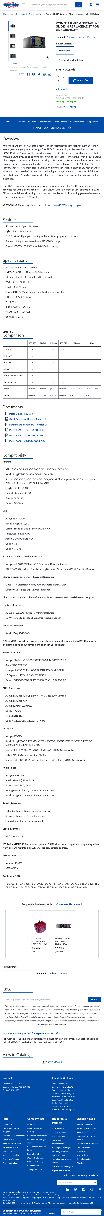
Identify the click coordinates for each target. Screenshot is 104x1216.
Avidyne (39, 14)
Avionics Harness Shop (86, 1128)
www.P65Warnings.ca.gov (67, 205)
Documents (78, 121)
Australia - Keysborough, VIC (63, 1109)
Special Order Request (86, 1159)
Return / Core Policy (11, 1155)
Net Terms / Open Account (14, 1135)
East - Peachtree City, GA (62, 1100)
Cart (100, 4)
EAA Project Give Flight (61, 1147)
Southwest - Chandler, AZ (62, 1087)
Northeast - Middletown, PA (63, 1096)
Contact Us (7, 1124)
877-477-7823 (16, 1083)
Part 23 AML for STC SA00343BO (27, 430)
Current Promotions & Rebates (86, 1138)
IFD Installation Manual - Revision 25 (28, 424)
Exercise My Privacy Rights (31, 1192)
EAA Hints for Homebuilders (58, 1142)
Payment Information (12, 1143)
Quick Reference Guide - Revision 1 (27, 419)
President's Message (35, 1162)
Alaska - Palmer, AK (60, 1103)
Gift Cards (81, 1151)
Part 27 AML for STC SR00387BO (27, 441)
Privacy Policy (54, 1195)
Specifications (44, 121)
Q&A (46, 128)
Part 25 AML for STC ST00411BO (26, 435)
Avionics (15, 14)
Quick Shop (40, 952)
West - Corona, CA (59, 1083)
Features (32, 121)
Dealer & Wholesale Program (11, 1130)
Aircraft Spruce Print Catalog (35, 1130)
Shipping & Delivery (11, 1159)
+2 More (13, 63)
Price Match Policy (10, 1147)
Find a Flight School (60, 1151)
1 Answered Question (87, 37)
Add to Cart (82, 80)
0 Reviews (71, 37)
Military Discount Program (62, 1166)
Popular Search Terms (61, 1170)
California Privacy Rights (11, 1192)
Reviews (37, 128)
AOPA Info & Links (59, 1132)
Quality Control (9, 1151)
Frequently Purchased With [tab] (37, 904)
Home (6, 14)
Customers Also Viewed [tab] (69, 904)
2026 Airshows (58, 1128)
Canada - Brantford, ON (61, 1106)
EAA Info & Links (58, 1136)
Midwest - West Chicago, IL (63, 1093)
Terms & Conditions (11, 1163)
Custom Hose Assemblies (87, 1143)
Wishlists (80, 1163)
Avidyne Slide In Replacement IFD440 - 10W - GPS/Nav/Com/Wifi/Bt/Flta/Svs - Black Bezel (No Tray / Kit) (63, 941)
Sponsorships (33, 1165)
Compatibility (92, 121)
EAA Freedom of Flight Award (36, 1141)
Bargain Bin (81, 1132)
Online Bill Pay (8, 1139)
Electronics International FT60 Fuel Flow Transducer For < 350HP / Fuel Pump (40, 941)
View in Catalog (58, 128)
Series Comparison (62, 121)
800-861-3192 (24, 1087)
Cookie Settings (48, 1192)
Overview (21, 121)
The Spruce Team (34, 1169)
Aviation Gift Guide (84, 1124)
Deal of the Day (83, 1147)
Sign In (91, 4)
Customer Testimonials (37, 1135)
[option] (34, 41)
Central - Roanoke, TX (61, 1090)
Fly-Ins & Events (58, 1155)
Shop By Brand (27, 14)
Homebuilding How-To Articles (61, 1161)
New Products (82, 1155)
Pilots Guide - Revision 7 (22, 413)
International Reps (35, 1154)
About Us (31, 1124)
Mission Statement (35, 1158)
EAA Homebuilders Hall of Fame (37, 1148)
